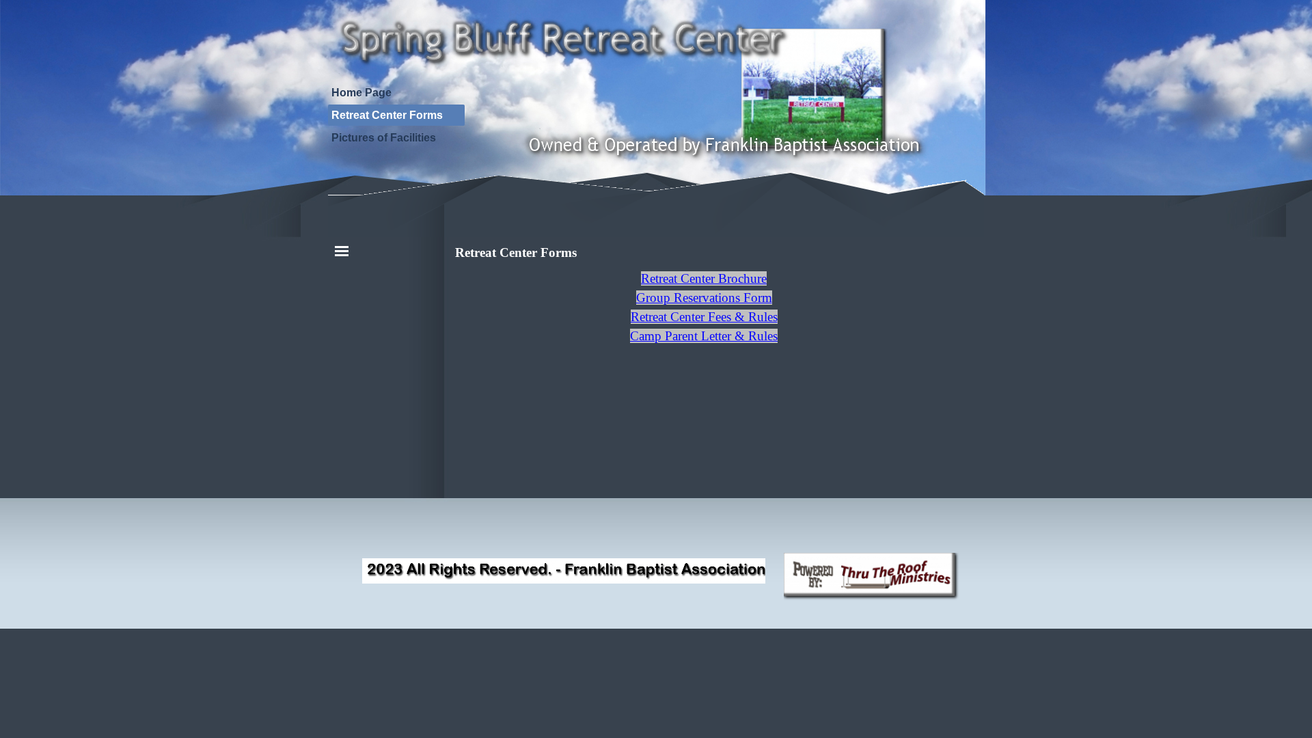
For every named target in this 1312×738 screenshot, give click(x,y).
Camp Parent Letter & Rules (704, 336)
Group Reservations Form (704, 297)
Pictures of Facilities (383, 138)
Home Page (361, 92)
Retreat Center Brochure (704, 278)
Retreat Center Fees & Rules (704, 317)
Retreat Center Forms (387, 115)
